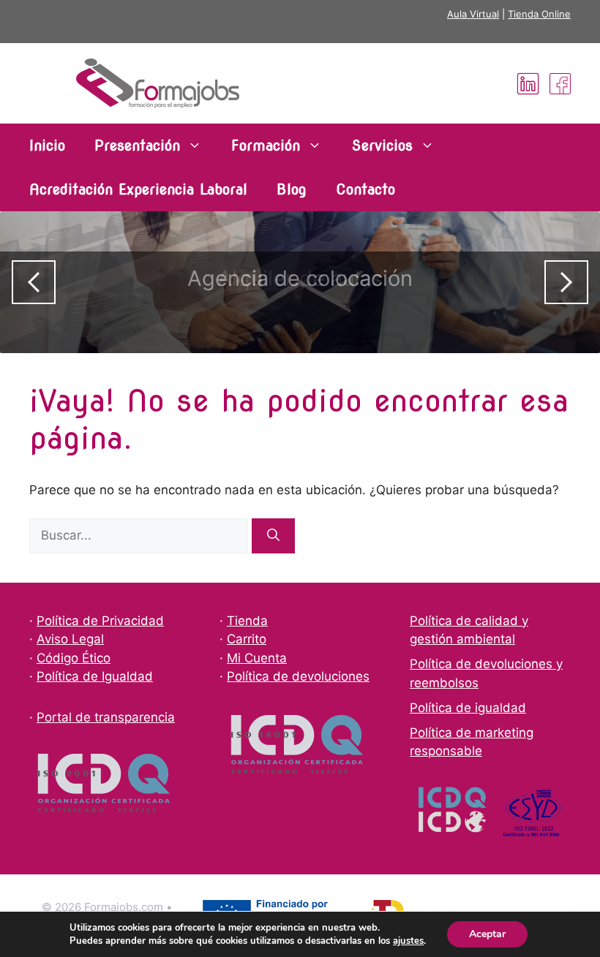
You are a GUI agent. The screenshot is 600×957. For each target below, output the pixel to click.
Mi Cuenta (257, 658)
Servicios (382, 145)
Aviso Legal (70, 639)
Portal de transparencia (106, 717)
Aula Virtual (473, 14)
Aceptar (487, 934)
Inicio (47, 145)
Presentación (137, 145)
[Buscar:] (140, 535)
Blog (292, 189)
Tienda (247, 620)
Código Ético (73, 658)
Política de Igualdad (95, 676)
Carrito (246, 639)
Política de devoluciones (298, 676)
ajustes (408, 940)
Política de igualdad (468, 707)
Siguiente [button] (566, 282)
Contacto (365, 189)
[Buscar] (273, 535)
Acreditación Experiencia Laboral (138, 189)
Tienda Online (539, 14)
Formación (265, 145)
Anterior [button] (34, 282)
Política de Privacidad (100, 620)
